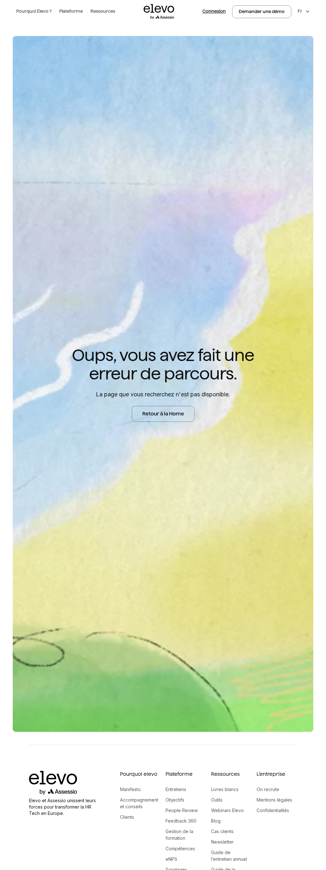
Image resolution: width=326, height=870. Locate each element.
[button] (34, 11)
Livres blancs (224, 789)
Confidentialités (273, 810)
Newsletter (222, 842)
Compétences (180, 848)
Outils (217, 800)
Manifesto (130, 789)
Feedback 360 (181, 821)
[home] (159, 11)
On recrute (268, 789)
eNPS (171, 859)
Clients (127, 817)
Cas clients (222, 831)
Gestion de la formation (179, 835)
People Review (182, 810)
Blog (216, 821)
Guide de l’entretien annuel (229, 856)
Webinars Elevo (227, 810)
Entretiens (176, 789)
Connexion (214, 11)
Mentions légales (274, 800)
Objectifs (175, 800)
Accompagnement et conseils (139, 803)
